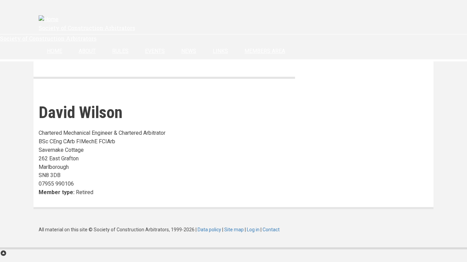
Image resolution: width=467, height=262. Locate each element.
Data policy (209, 229)
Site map (234, 229)
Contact (271, 229)
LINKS (220, 51)
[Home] (48, 19)
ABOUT (87, 51)
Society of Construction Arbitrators (87, 27)
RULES (120, 51)
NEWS (188, 51)
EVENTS (155, 51)
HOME (54, 51)
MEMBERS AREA (264, 51)
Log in (253, 229)
